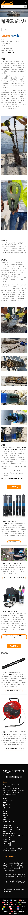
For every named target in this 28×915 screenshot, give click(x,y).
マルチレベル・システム (9, 833)
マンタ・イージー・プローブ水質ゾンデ (14, 637)
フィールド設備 (7, 845)
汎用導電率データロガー (14, 690)
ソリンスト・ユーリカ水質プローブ (12, 829)
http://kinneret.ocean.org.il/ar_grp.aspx (11, 478)
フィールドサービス (8, 800)
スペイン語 (6, 815)
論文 (4, 806)
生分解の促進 (6, 839)
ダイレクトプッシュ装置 (9, 841)
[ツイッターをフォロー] (18, 777)
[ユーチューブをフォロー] (21, 777)
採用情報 (5, 813)
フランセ (5, 817)
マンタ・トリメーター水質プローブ (11, 563)
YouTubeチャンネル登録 (9, 850)
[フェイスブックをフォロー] (10, 777)
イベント (5, 809)
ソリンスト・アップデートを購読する (12, 849)
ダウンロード (6, 808)
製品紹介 (5, 798)
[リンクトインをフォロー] (7, 777)
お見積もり (14, 487)
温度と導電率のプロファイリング (14, 749)
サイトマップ (6, 819)
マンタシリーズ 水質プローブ (9, 521)
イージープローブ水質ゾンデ (9, 611)
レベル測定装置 (7, 825)
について (5, 802)
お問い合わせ (6, 804)
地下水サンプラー (7, 831)
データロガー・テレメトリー (10, 827)
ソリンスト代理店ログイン (10, 856)
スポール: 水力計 (7, 843)
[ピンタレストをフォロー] (12, 777)
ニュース (5, 811)
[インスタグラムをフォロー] (15, 777)
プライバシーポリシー (8, 821)
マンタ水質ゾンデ (14, 541)
